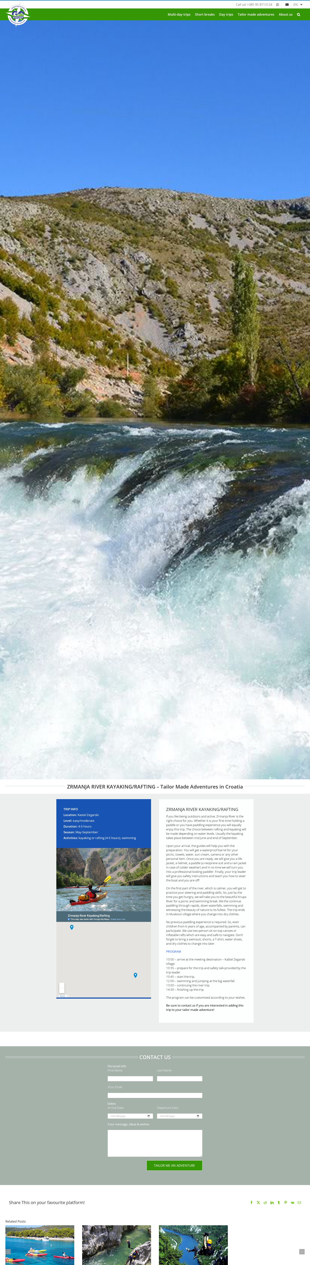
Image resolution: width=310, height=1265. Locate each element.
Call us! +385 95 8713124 (254, 4)
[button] (298, 14)
